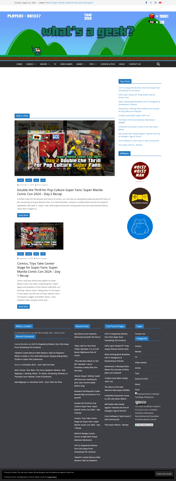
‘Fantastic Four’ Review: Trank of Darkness (33, 376)
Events (28, 180)
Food (137, 389)
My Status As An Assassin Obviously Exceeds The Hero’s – (87, 337)
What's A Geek (152, 406)
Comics (29, 64)
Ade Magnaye (20, 382)
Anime (79, 64)
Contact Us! (135, 64)
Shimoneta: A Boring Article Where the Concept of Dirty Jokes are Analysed (117, 369)
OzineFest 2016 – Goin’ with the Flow (38, 364)
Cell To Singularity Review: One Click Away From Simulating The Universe (85, 448)
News (36, 180)
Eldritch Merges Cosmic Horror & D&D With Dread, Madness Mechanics (86, 436)
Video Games (66, 64)
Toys (91, 64)
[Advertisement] (65, 94)
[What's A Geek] (88, 13)
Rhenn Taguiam (42, 185)
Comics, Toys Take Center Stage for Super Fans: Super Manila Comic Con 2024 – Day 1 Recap (38, 269)
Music (122, 64)
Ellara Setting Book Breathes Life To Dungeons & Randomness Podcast (117, 357)
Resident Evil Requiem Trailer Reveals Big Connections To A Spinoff (87, 394)
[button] (34, 64)
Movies (43, 64)
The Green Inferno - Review (130, 145)
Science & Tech (108, 64)
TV (55, 64)
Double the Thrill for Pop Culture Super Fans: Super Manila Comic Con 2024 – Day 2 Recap (60, 192)
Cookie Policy (52, 477)
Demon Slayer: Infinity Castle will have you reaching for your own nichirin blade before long (69, 3)
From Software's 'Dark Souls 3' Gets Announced (139, 140)
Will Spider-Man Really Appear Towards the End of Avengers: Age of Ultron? (117, 407)
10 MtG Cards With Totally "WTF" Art (134, 115)
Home (19, 64)
